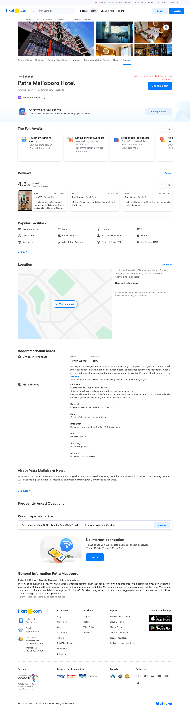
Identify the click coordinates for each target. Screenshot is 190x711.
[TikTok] (138, 683)
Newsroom (62, 622)
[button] (65, 304)
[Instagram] (166, 676)
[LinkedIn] (152, 676)
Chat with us (32, 622)
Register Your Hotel (118, 638)
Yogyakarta (49, 19)
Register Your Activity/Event (123, 643)
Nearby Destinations (126, 283)
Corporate (62, 632)
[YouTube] (159, 676)
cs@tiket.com (32, 631)
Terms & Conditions (119, 632)
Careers (61, 627)
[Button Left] (162, 184)
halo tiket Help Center (120, 616)
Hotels (86, 622)
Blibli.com (61, 654)
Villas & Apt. (89, 627)
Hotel (20, 19)
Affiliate (60, 638)
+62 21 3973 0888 (34, 651)
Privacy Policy (116, 627)
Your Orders (162, 2)
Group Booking (117, 622)
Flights (86, 616)
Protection (62, 648)
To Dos (86, 632)
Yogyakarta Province (33, 19)
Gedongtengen (63, 19)
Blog (59, 616)
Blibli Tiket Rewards (144, 2)
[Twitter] (145, 676)
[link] (160, 11)
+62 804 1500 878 (34, 643)
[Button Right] (169, 184)
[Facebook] (138, 676)
